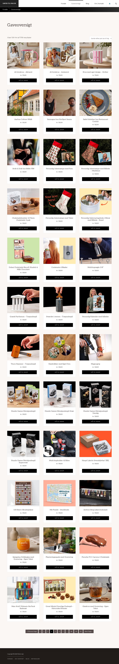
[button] (116, 3)
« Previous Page (32, 631)
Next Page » (88, 631)
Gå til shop (23, 80)
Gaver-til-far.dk (9, 3)
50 (81, 631)
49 (76, 631)
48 (71, 631)
